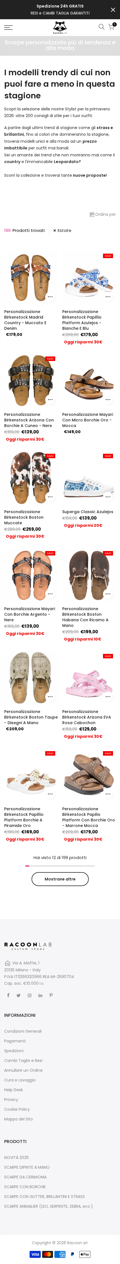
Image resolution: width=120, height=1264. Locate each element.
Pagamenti (15, 1041)
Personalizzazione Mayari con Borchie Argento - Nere (29, 614)
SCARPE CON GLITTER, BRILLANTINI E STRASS (44, 1196)
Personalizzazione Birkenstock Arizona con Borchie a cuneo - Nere (29, 420)
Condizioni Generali (23, 1031)
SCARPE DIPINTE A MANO (27, 1167)
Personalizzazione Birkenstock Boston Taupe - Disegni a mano (31, 717)
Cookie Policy (17, 1109)
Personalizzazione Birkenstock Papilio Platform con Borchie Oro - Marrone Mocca (88, 817)
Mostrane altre (60, 879)
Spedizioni (13, 1051)
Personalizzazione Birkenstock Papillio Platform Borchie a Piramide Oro (24, 817)
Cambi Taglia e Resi (23, 1060)
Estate (64, 230)
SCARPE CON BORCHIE (25, 1187)
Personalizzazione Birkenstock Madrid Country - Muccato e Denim (25, 320)
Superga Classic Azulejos (87, 512)
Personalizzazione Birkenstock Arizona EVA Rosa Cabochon (86, 717)
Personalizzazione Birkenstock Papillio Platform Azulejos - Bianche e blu (82, 320)
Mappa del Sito (18, 1119)
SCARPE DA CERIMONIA (25, 1177)
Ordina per (105, 214)
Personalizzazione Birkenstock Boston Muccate (24, 517)
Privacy (11, 1099)
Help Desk (13, 1090)
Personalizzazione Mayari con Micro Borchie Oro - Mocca (87, 420)
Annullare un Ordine (23, 1070)
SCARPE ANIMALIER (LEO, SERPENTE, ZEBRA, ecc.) (48, 1206)
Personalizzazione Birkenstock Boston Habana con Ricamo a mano (85, 617)
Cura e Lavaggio (20, 1080)
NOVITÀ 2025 (16, 1157)
